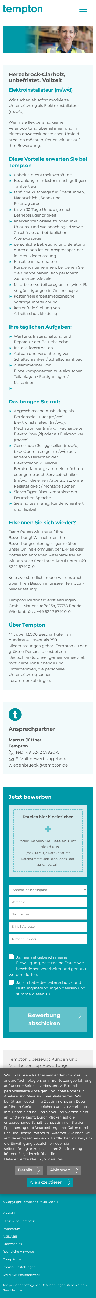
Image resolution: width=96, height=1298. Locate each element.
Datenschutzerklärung (23, 1159)
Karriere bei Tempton (19, 1221)
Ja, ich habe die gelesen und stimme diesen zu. (51, 988)
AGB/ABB (10, 1236)
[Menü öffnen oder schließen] (83, 9)
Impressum (11, 1229)
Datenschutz (12, 1244)
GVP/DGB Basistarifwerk (21, 1275)
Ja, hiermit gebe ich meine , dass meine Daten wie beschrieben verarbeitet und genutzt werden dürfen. (47, 966)
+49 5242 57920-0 (42, 752)
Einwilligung (28, 962)
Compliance (12, 1259)
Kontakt (9, 1213)
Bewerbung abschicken (44, 1019)
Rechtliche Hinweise (18, 1252)
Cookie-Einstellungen (19, 1267)
